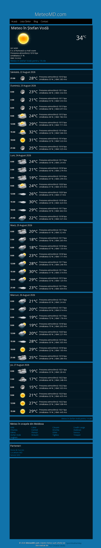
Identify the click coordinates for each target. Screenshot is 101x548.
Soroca (77, 432)
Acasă (14, 21)
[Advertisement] (50, 5)
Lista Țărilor (25, 21)
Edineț (13, 432)
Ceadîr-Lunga (79, 427)
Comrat (34, 430)
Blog (36, 21)
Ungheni (13, 437)
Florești (34, 432)
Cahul (33, 427)
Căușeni (55, 427)
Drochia (55, 430)
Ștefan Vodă (15, 435)
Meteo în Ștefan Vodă (30, 27)
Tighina (55, 435)
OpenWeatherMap (73, 543)
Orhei (54, 432)
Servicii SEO (15, 455)
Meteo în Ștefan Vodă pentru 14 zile (28, 60)
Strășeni (34, 435)
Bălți (12, 427)
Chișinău (13, 430)
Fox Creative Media (57, 545)
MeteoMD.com (50, 14)
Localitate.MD (16, 452)
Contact (44, 21)
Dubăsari (77, 430)
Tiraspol (77, 435)
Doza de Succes (17, 450)
